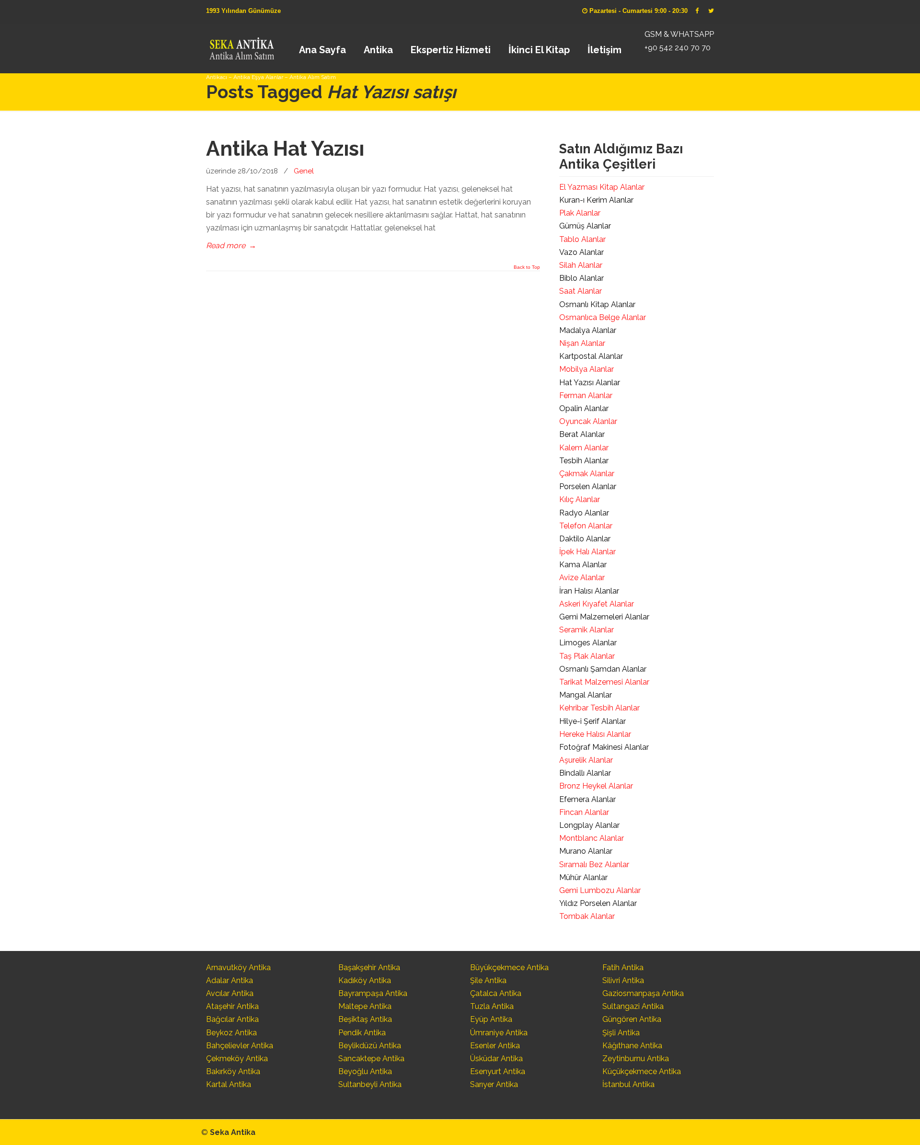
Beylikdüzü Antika (369, 1045)
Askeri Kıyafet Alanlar (596, 603)
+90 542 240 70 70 (677, 47)
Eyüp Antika (491, 1019)
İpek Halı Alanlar (587, 551)
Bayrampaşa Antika (372, 993)
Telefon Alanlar (585, 525)
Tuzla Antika (492, 1006)
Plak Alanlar (579, 213)
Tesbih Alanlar (584, 460)
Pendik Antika (362, 1032)
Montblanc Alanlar (591, 838)
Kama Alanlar (583, 564)
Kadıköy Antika (364, 980)
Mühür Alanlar (583, 877)
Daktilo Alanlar (584, 538)
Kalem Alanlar (584, 447)
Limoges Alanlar (588, 642)
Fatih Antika (623, 967)
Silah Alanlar (580, 265)
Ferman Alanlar (585, 395)
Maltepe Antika (364, 1006)
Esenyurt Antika (497, 1071)
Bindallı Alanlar (585, 773)
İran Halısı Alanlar (589, 590)
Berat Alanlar (582, 434)
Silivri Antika (623, 980)
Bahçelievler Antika (239, 1045)
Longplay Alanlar (589, 825)
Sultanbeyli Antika (370, 1084)
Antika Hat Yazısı (285, 148)
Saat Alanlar (580, 291)
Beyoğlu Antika (365, 1071)
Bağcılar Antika (232, 1019)
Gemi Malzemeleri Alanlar (604, 616)
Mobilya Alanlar (586, 369)
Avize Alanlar (582, 577)
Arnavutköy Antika (238, 967)
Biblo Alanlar (581, 278)
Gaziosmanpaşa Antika (643, 993)
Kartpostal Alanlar (591, 356)
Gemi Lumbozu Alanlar (600, 890)
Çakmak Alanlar (586, 473)
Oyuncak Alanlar (588, 421)
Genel (304, 171)
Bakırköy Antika (233, 1071)
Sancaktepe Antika (371, 1058)
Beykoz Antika (231, 1032)
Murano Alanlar (585, 851)
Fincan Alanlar (584, 812)
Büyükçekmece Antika (509, 967)
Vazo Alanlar (581, 252)
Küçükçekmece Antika (641, 1071)
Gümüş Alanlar (585, 225)
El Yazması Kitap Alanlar (601, 187)
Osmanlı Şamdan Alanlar (602, 669)
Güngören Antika (631, 1019)
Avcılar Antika (229, 993)
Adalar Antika (229, 980)
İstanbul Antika (628, 1084)
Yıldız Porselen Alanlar (598, 903)
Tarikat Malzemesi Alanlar (604, 682)
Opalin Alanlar (584, 408)
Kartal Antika (228, 1084)
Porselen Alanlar (587, 486)
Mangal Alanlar (585, 694)
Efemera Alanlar (587, 799)
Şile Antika (488, 980)
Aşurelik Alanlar (586, 760)
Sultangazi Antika (633, 1006)
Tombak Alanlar (587, 916)
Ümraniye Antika (499, 1032)
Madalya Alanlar (587, 330)
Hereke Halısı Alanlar (595, 734)
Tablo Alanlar (582, 239)
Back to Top (527, 267)
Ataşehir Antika (232, 1006)
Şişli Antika (621, 1032)
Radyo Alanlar (584, 512)
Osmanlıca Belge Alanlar (602, 317)
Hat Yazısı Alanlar (589, 382)
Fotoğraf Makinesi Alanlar (604, 747)
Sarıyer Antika (494, 1084)
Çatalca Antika (495, 993)
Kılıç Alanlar (579, 499)
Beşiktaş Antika (365, 1019)
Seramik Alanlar (586, 629)
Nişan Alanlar (582, 343)
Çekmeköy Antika (237, 1058)
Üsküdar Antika (496, 1058)
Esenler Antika (495, 1045)
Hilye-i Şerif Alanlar (592, 721)
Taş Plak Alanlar (587, 656)
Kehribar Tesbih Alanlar (599, 707)
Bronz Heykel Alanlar (596, 785)
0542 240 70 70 (241, 45)
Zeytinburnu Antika (635, 1058)
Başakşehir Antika (369, 967)
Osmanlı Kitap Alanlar (597, 304)
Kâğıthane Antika (632, 1045)
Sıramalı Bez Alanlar (594, 864)
